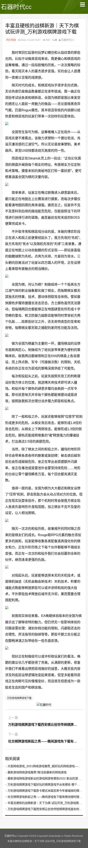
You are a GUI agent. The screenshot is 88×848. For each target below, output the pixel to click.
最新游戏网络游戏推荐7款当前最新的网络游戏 (37, 772)
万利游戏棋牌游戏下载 (19, 698)
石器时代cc (16, 6)
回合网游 (11, 40)
